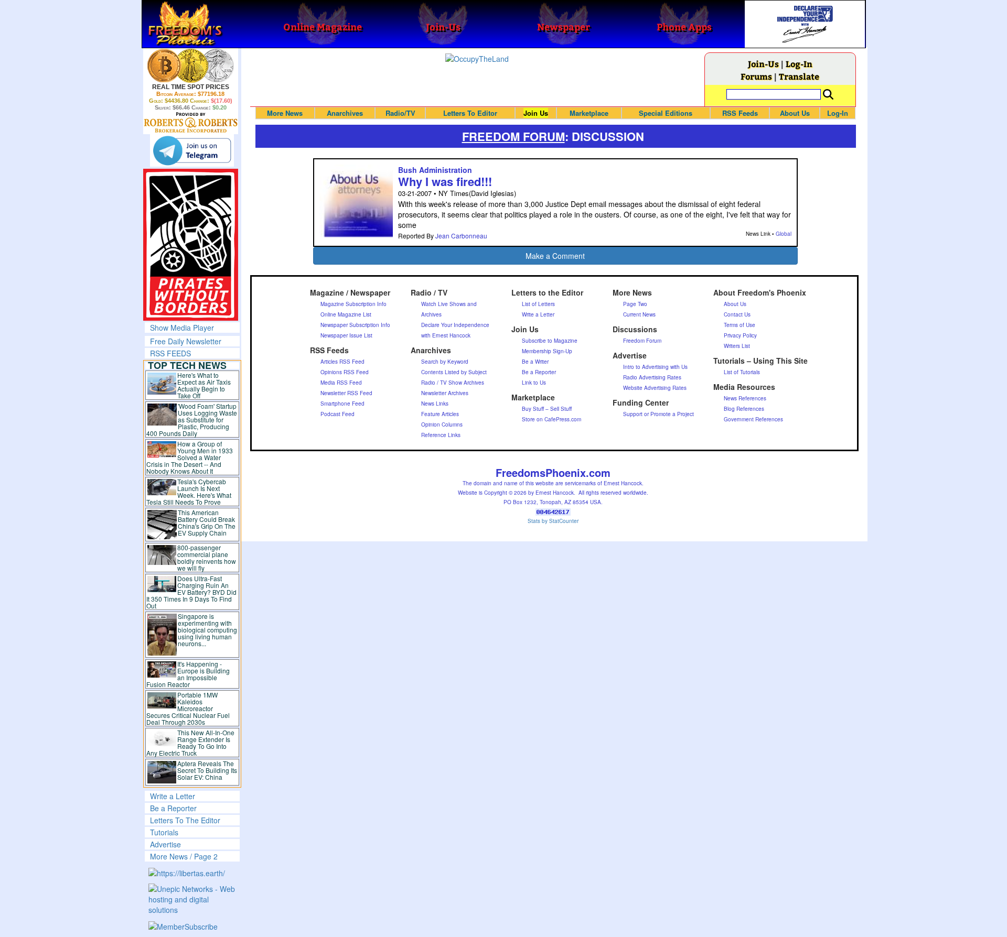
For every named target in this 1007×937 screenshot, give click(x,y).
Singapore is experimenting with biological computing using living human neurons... (207, 630)
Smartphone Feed (342, 403)
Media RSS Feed (341, 382)
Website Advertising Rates (655, 387)
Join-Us (763, 63)
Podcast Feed (337, 414)
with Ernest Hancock (445, 335)
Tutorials (164, 832)
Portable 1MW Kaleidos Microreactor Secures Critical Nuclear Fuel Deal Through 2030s (188, 708)
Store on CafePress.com (551, 419)
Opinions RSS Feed (344, 372)
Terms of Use (739, 325)
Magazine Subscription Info (353, 304)
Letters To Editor (470, 113)
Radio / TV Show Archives (452, 382)
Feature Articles (440, 414)
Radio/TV (400, 113)
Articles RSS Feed (342, 361)
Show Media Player (182, 327)
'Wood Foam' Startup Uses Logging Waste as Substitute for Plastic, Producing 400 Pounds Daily (191, 419)
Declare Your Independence (455, 325)
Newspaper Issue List (346, 335)
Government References (753, 419)
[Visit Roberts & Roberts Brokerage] (190, 65)
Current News (639, 314)
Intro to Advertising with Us (655, 367)
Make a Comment (555, 255)
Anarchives (345, 113)
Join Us (535, 113)
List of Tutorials (742, 372)
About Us (795, 113)
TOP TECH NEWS (187, 365)
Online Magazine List (345, 314)
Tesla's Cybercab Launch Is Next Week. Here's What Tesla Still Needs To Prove (189, 491)
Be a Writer (535, 361)
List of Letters (538, 304)
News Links (434, 403)
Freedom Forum (642, 340)
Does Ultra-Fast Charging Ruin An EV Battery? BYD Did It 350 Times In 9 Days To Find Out (191, 592)
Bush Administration (435, 170)
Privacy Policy (740, 335)
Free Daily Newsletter (185, 341)
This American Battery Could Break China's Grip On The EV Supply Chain (206, 522)
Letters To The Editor (185, 820)
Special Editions (665, 113)
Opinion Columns (442, 424)
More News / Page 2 (184, 856)
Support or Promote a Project (658, 414)
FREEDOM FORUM (513, 136)
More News (285, 113)
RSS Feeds (740, 113)
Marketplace (589, 113)
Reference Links (440, 435)
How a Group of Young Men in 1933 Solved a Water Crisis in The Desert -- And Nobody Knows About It (189, 457)
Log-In (799, 63)
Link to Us (534, 382)
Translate (799, 76)
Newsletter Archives (444, 393)
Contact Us (737, 314)
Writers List (737, 346)
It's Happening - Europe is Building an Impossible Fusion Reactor (188, 674)
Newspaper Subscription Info (355, 325)
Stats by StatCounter (553, 521)
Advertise (165, 844)
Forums (756, 76)
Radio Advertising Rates (652, 377)
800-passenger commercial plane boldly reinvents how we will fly (206, 557)
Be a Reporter (173, 808)
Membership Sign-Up (547, 351)
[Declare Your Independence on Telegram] (192, 150)
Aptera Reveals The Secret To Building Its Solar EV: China (207, 770)
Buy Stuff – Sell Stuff (547, 408)
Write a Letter (172, 796)
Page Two (635, 304)
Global (783, 233)
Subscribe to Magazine (549, 340)
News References (745, 398)
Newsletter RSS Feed (346, 393)
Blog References (744, 408)
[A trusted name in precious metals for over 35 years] (190, 122)
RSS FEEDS (170, 353)
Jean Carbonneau (461, 235)
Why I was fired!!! (445, 181)
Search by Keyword (444, 361)
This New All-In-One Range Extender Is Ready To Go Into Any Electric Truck (190, 742)
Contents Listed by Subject (454, 372)
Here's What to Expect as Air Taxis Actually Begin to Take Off (204, 385)
